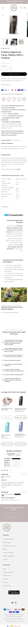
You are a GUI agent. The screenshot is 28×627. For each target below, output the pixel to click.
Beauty (5, 549)
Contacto (5, 582)
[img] (4, 474)
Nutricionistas (7, 575)
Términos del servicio (20, 618)
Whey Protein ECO (8, 539)
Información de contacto (11, 621)
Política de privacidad (9, 618)
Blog (4, 569)
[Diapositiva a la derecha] (26, 42)
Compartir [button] (6, 206)
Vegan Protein (7, 542)
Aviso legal (21, 621)
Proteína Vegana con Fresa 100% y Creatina (6, 409)
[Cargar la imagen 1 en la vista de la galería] (7, 42)
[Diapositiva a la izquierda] (1, 42)
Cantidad (3, 65)
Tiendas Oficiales (7, 572)
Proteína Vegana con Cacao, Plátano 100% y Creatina (21, 409)
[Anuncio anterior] (2, 2)
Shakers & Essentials (8, 556)
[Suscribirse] (23, 517)
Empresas (6, 579)
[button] (3, 8)
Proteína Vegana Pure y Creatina (6, 436)
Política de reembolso (16, 616)
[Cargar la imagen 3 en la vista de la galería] (21, 42)
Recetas (5, 559)
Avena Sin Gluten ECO (9, 546)
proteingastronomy (12, 614)
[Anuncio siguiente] (25, 2)
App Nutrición (7, 585)
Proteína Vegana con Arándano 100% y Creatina (20, 434)
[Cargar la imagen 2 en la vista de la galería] (14, 42)
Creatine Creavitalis (8, 552)
